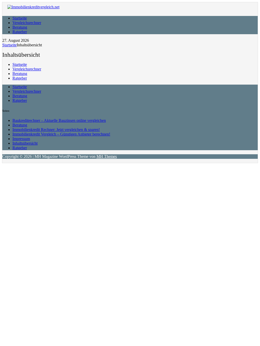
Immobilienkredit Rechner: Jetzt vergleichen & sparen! (56, 129)
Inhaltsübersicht (25, 143)
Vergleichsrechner (26, 23)
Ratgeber (19, 32)
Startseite (19, 18)
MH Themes (106, 156)
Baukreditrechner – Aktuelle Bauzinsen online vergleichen (59, 120)
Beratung (19, 27)
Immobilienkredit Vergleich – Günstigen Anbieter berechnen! (61, 134)
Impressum (21, 139)
